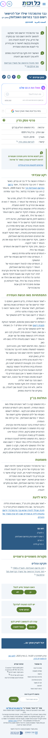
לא (17, 592)
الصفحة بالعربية (40, 22)
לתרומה (39, 686)
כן (30, 592)
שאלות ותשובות (37, 671)
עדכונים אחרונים (37, 680)
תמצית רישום (38, 325)
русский (29, 22)
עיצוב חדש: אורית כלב (16, 675)
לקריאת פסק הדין (26, 141)
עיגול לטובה (18, 626)
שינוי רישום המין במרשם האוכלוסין (28, 536)
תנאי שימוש (8, 100)
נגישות (40, 674)
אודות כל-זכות (38, 668)
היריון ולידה (37, 544)
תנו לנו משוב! (38, 683)
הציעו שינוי (24, 609)
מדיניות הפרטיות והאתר (34, 677)
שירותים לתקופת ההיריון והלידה (30, 165)
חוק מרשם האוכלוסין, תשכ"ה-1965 (28, 568)
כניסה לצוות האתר (36, 689)
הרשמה (13, 699)
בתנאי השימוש (12, 721)
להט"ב (39, 532)
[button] (44, 4)
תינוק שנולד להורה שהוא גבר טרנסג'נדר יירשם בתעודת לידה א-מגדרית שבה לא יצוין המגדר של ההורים (23, 514)
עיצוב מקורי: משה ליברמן (16, 672)
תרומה (32, 626)
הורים (40, 540)
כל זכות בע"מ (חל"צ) (14, 708)
